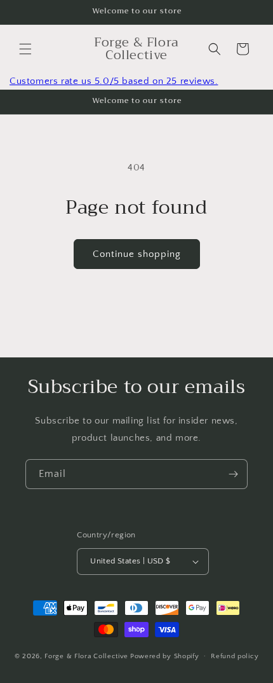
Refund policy (234, 656)
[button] (25, 49)
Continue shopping (137, 254)
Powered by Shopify (164, 655)
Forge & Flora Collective (86, 655)
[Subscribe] (233, 474)
